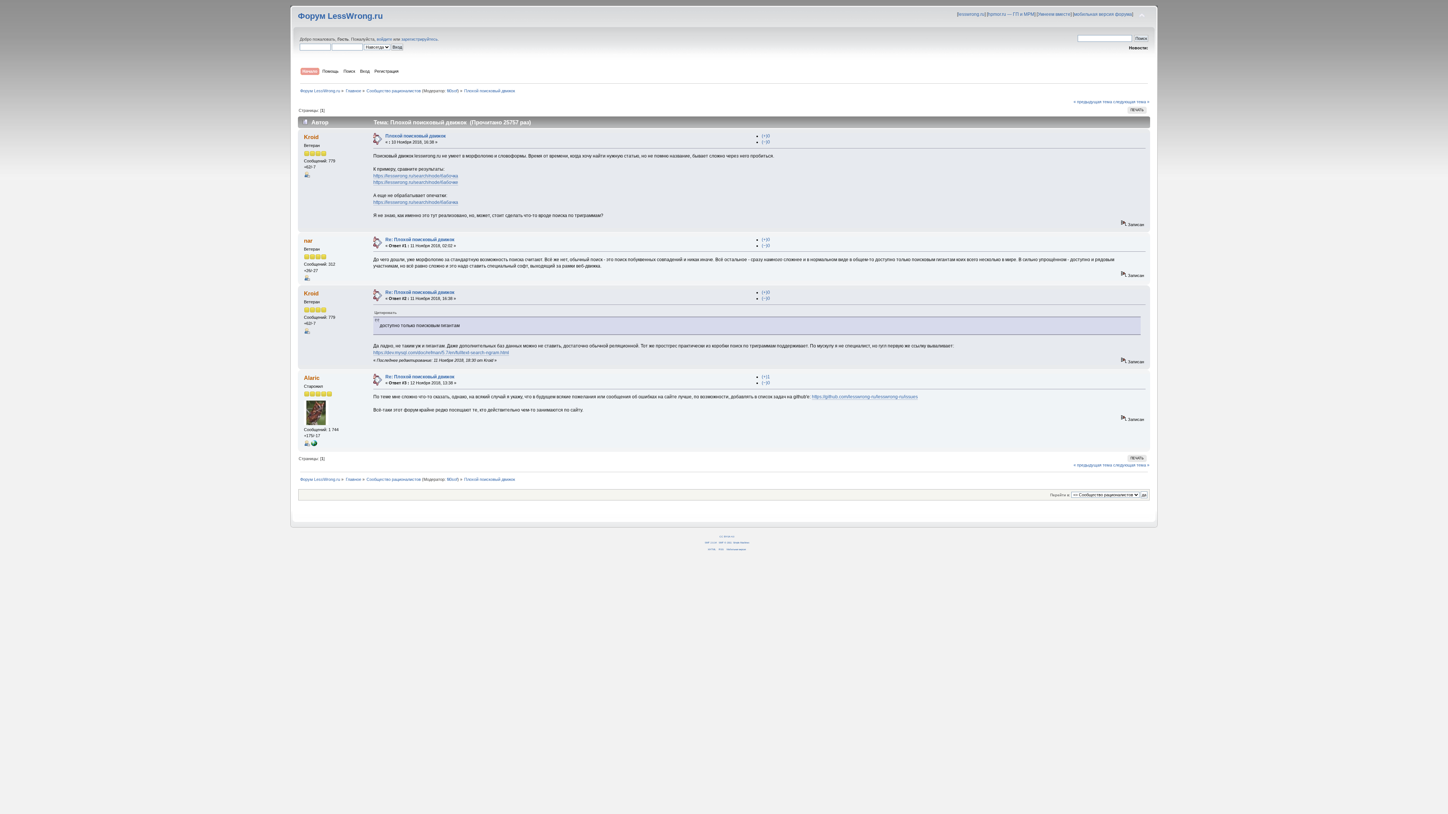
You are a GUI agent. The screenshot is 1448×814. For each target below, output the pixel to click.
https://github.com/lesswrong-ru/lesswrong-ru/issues (865, 396)
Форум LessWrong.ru (340, 16)
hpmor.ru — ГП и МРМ (1011, 14)
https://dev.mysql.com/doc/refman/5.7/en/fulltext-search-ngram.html (441, 352)
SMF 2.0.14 (710, 542)
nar (308, 240)
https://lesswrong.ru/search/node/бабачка (415, 202)
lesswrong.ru (971, 14)
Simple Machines (741, 542)
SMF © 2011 (725, 542)
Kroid (311, 137)
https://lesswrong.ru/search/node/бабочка (415, 176)
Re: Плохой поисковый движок (419, 239)
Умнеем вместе (1054, 14)
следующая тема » (1131, 101)
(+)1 (766, 376)
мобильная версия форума (1103, 14)
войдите (384, 39)
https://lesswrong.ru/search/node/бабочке (415, 182)
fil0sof (452, 91)
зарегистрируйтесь (419, 39)
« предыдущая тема (1093, 101)
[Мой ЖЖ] (314, 444)
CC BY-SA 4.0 (726, 536)
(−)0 (766, 142)
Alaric (311, 378)
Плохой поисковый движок (415, 136)
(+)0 (766, 136)
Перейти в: (1060, 495)
